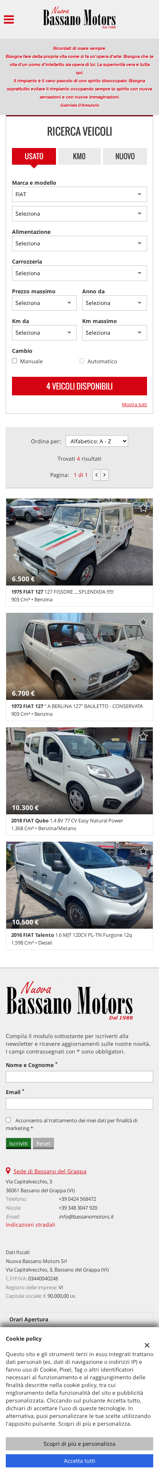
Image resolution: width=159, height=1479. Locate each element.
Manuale (31, 361)
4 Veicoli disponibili (79, 386)
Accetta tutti (79, 1460)
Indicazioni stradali (30, 1224)
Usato (34, 156)
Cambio (22, 350)
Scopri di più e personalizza (79, 1443)
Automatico (102, 361)
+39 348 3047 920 (78, 1207)
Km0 (79, 156)
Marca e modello (34, 182)
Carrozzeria (27, 261)
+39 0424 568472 (77, 1198)
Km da (20, 321)
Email (15, 1092)
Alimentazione (31, 231)
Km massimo (99, 321)
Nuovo (125, 156)
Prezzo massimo (34, 291)
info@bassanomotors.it (86, 1216)
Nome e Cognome (32, 1065)
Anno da (93, 291)
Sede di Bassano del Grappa (50, 1171)
